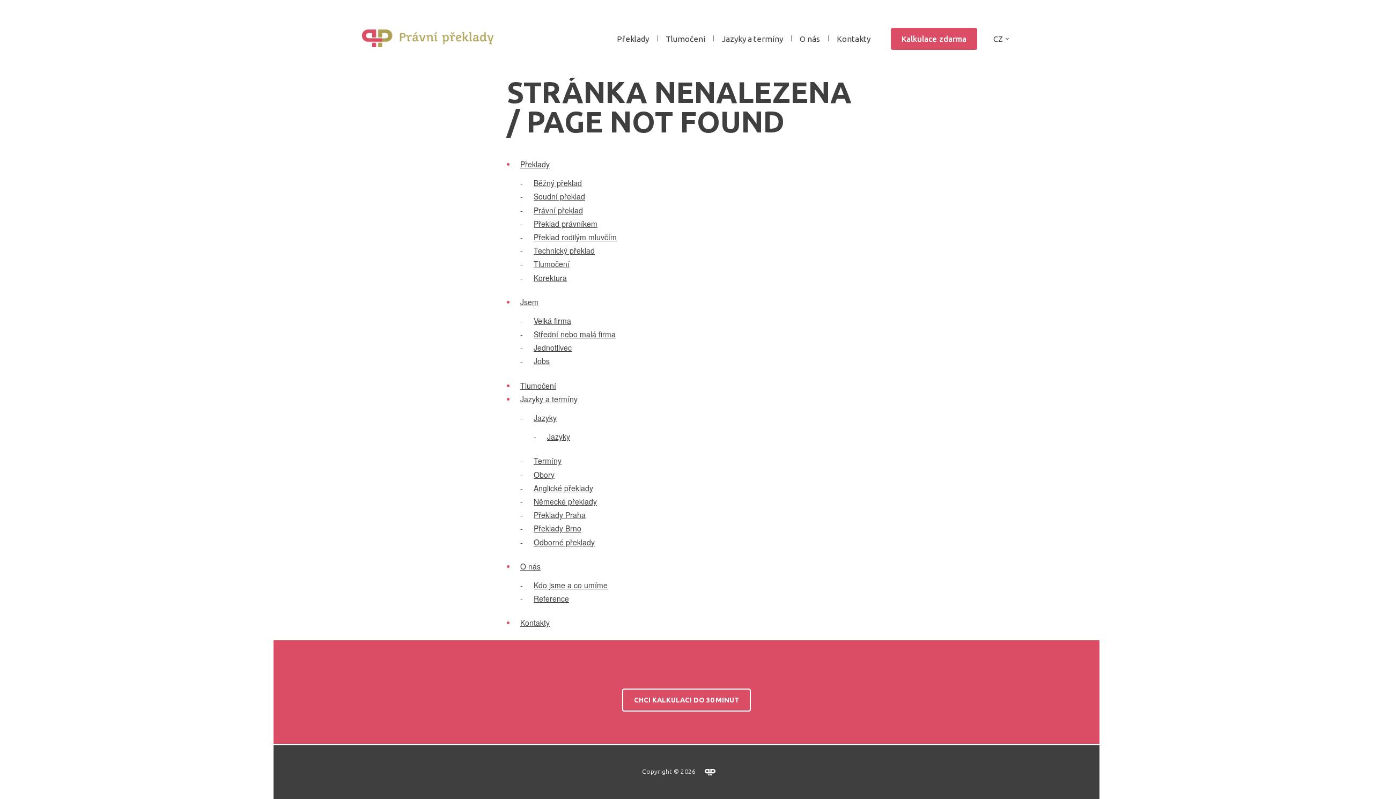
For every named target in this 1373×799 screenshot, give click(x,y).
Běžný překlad (558, 182)
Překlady (535, 164)
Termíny (548, 460)
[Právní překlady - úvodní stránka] (431, 38)
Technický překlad (564, 250)
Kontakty (853, 38)
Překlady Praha (560, 514)
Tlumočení (685, 38)
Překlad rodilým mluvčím (575, 237)
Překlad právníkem (565, 223)
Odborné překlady (564, 542)
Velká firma (552, 320)
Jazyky (545, 417)
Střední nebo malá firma (575, 334)
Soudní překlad (559, 196)
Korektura (550, 277)
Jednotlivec (553, 347)
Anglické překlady (563, 488)
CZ (998, 38)
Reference (551, 598)
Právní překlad (558, 210)
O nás (530, 566)
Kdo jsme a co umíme (571, 585)
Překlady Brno (557, 528)
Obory (544, 474)
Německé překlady (565, 501)
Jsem (529, 302)
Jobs (542, 361)
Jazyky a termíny (549, 399)
